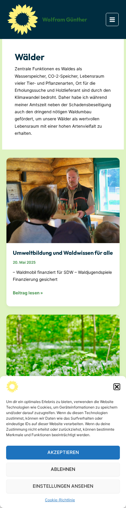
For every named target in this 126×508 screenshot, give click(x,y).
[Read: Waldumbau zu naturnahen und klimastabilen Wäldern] (63, 357)
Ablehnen (63, 469)
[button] (117, 387)
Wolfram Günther (64, 19)
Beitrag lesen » (28, 293)
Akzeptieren (63, 452)
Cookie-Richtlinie (60, 500)
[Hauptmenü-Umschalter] (112, 19)
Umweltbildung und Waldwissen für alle (63, 252)
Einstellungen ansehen (63, 486)
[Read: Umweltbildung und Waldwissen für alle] (63, 200)
